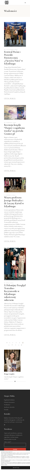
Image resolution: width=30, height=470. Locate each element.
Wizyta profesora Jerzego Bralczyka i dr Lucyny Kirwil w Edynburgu (14, 202)
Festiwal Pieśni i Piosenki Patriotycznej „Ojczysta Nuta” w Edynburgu (13, 57)
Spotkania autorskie (9, 407)
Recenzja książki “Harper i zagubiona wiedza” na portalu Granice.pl (14, 129)
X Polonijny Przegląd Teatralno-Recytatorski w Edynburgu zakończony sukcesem (15, 292)
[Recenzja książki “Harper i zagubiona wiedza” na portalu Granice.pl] (15, 112)
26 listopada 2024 (11, 49)
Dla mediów (7, 405)
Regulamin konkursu (9, 400)
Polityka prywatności (9, 402)
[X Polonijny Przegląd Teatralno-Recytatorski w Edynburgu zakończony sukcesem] (15, 264)
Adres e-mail (7, 442)
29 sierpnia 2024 (10, 122)
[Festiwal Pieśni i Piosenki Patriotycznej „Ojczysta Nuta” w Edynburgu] (15, 34)
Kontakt (6, 409)
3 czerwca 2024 (10, 195)
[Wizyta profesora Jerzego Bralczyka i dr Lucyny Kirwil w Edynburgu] (15, 184)
